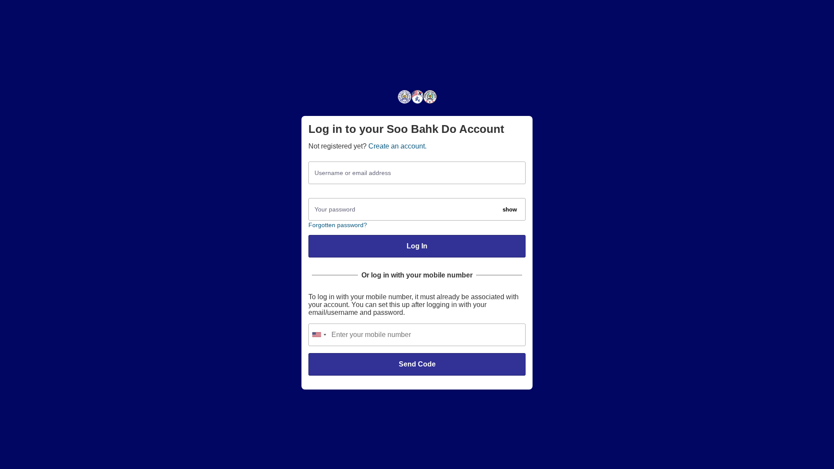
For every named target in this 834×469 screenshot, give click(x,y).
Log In (417, 246)
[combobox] (319, 335)
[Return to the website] (417, 103)
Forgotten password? (337, 224)
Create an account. (397, 146)
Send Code (417, 364)
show (510, 209)
